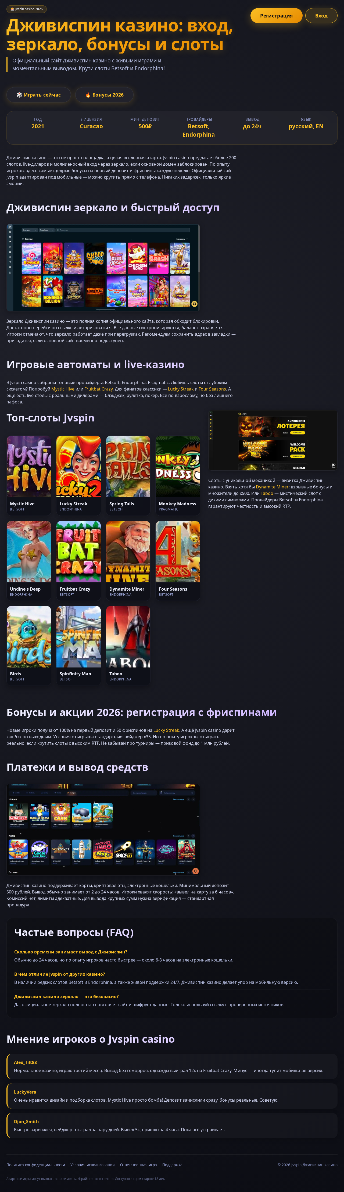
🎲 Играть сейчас (38, 94)
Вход (321, 15)
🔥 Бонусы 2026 (104, 94)
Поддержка (172, 1164)
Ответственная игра (138, 1164)
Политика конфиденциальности (35, 1164)
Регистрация (276, 15)
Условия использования (92, 1164)
